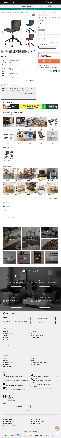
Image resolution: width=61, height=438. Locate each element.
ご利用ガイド (5, 335)
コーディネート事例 (6, 350)
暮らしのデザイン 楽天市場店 (8, 419)
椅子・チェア (29, 12)
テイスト (18, 6)
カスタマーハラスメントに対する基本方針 (38, 362)
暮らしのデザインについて (7, 333)
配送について (33, 333)
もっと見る (16, 288)
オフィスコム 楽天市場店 (7, 423)
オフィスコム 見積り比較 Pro (36, 423)
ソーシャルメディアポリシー (36, 364)
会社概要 (4, 358)
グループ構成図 (5, 360)
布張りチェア (12, 210)
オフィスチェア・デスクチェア (40, 12)
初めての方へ (5, 331)
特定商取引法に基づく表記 (7, 362)
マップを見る (19, 406)
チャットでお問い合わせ (43, 318)
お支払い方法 (33, 331)
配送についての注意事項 (29, 93)
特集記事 (29, 6)
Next (35, 32)
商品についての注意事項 (30, 80)
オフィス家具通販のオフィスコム (9, 421)
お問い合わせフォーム (43, 322)
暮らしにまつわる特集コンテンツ (9, 348)
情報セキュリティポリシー (7, 366)
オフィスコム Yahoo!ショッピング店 (9, 425)
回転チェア (12, 215)
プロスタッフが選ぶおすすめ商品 (37, 348)
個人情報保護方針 (6, 364)
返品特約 (32, 358)
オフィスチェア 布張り (52, 12)
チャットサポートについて (7, 339)
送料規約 (32, 360)
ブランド (24, 6)
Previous (2, 32)
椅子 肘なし (12, 217)
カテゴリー (12, 6)
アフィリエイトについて (35, 337)
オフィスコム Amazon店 (35, 419)
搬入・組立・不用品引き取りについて (37, 335)
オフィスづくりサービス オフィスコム (37, 421)
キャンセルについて (29, 95)
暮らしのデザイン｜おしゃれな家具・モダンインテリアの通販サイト (13, 12)
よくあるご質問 (5, 337)
